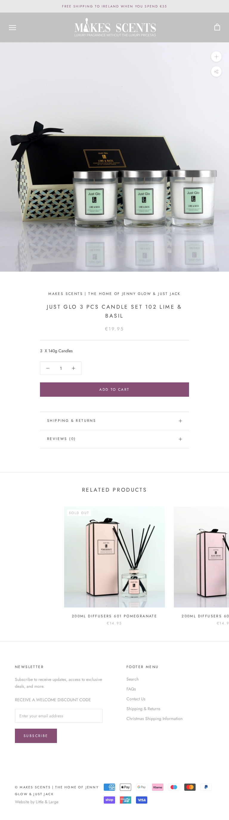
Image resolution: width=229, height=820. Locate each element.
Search (132, 679)
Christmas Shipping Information (154, 718)
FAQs (131, 689)
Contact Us (136, 699)
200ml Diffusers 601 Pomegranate (114, 616)
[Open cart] (217, 27)
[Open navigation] (12, 27)
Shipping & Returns (71, 420)
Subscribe (36, 736)
